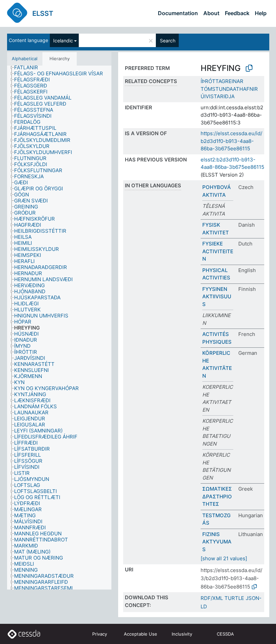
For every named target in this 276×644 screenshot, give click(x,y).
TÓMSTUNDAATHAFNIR (229, 89)
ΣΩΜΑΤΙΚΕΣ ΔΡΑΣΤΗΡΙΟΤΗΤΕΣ (217, 496)
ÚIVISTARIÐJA (218, 96)
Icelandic (63, 40)
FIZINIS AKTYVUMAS (217, 542)
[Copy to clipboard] (249, 68)
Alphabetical (24, 58)
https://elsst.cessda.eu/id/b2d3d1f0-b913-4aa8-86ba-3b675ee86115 (231, 141)
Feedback (237, 13)
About (211, 13)
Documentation (178, 13)
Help (261, 13)
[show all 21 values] (224, 558)
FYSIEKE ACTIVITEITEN (217, 251)
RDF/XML (212, 598)
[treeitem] (29, 68)
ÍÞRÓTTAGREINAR (222, 81)
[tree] (59, 328)
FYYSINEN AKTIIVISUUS (216, 296)
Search (167, 40)
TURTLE (234, 598)
